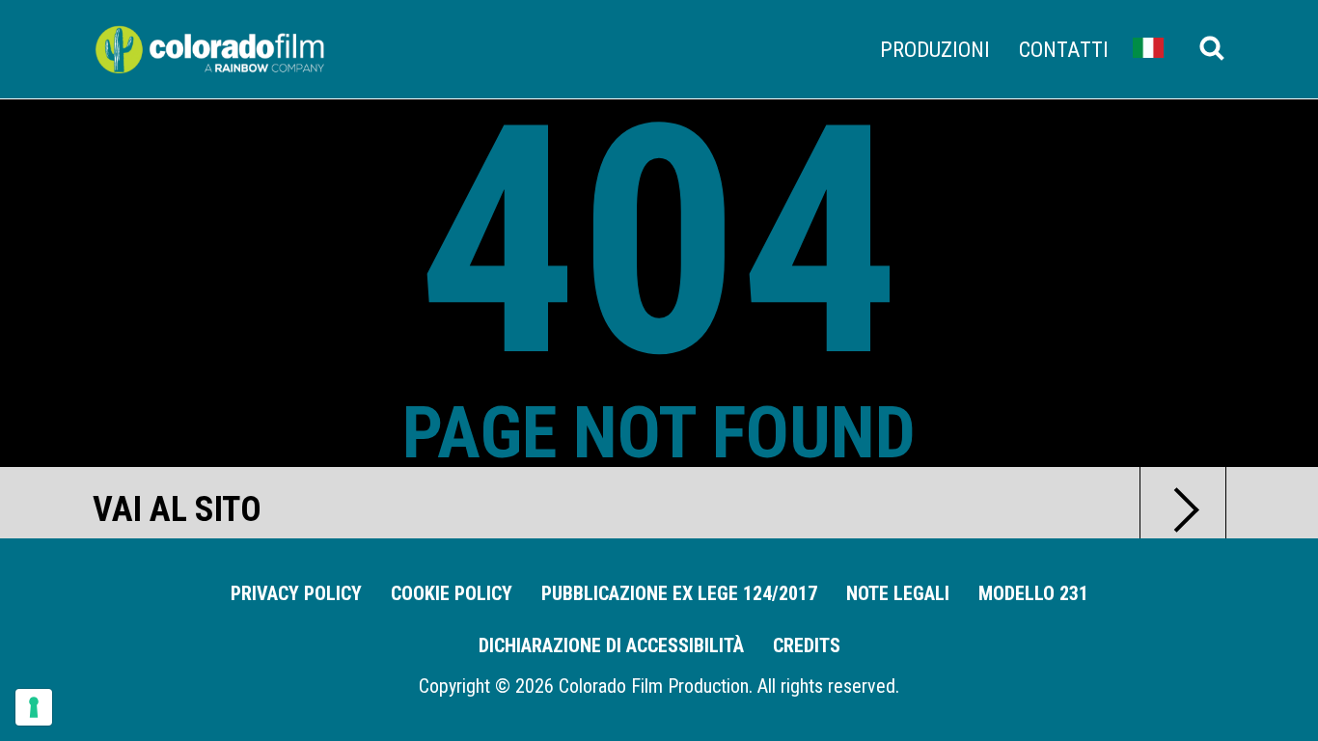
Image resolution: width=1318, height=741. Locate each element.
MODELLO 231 (1033, 593)
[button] (1148, 47)
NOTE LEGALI (897, 593)
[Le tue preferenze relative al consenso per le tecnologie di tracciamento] (33, 707)
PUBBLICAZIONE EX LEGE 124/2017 (679, 593)
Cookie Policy (451, 593)
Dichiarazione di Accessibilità (611, 645)
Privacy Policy (296, 593)
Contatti (1064, 49)
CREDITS (806, 645)
